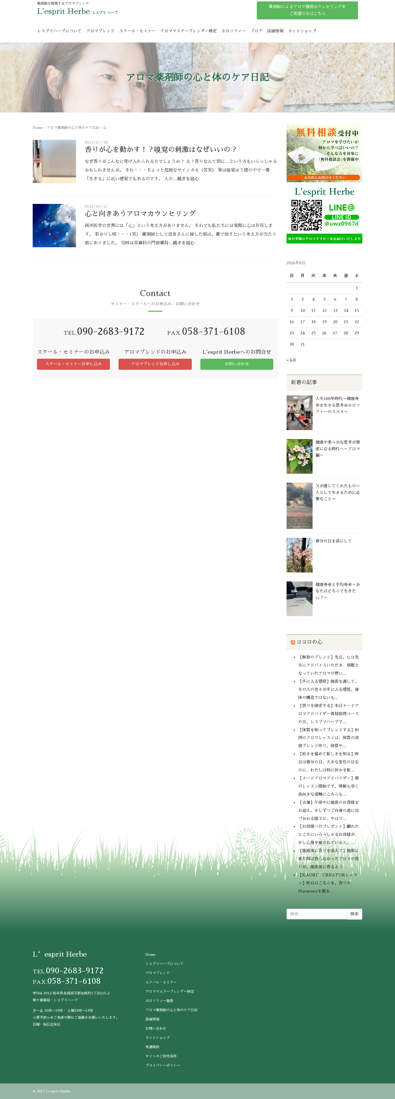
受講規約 (152, 1047)
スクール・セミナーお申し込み (73, 364)
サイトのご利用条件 (161, 1056)
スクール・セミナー (137, 31)
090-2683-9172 (111, 331)
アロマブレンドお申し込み (155, 364)
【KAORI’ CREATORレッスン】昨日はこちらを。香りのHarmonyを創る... (327, 883)
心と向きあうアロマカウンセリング (140, 213)
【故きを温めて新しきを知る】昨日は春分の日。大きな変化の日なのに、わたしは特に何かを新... (328, 762)
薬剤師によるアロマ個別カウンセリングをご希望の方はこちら (307, 10)
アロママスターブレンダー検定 (188, 31)
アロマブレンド (100, 31)
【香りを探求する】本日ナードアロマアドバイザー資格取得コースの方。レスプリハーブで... (328, 714)
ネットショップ (302, 31)
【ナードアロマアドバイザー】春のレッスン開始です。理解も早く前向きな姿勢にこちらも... (328, 786)
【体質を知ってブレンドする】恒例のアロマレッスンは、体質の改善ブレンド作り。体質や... (328, 738)
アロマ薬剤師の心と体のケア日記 (73, 127)
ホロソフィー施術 (159, 1001)
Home (38, 127)
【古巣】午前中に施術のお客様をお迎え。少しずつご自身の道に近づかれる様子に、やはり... (328, 810)
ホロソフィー (234, 31)
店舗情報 (275, 31)
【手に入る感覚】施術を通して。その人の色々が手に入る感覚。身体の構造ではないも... (328, 689)
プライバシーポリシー (162, 1065)
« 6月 (291, 360)
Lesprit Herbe (58, 1091)
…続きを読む (186, 178)
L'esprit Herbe (63, 11)
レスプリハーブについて (59, 31)
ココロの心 (309, 642)
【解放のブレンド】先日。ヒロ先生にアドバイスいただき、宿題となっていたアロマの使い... (328, 665)
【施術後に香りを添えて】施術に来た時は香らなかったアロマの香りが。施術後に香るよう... (328, 859)
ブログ (256, 31)
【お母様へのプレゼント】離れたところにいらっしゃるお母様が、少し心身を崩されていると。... (328, 834)
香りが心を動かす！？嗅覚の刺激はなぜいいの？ (161, 149)
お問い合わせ (237, 364)
